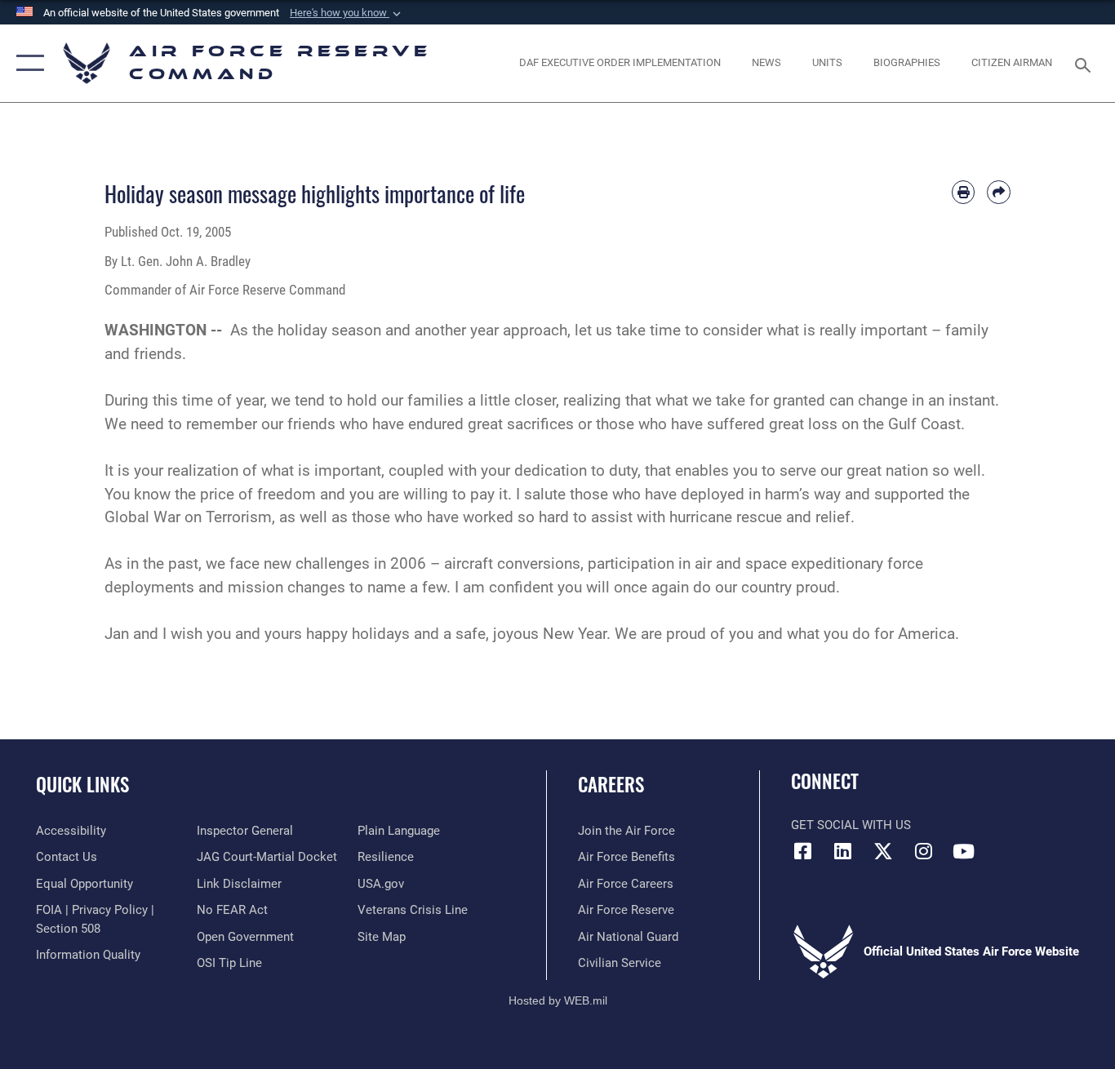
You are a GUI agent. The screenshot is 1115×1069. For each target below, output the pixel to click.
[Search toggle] (1085, 64)
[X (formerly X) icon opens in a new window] (883, 851)
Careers (611, 784)
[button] (347, 13)
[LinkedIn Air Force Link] (843, 851)
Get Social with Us (851, 825)
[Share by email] (999, 192)
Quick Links (82, 784)
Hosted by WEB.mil (558, 1000)
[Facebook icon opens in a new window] (803, 851)
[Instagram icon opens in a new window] (923, 851)
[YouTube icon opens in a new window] (963, 851)
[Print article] (963, 192)
